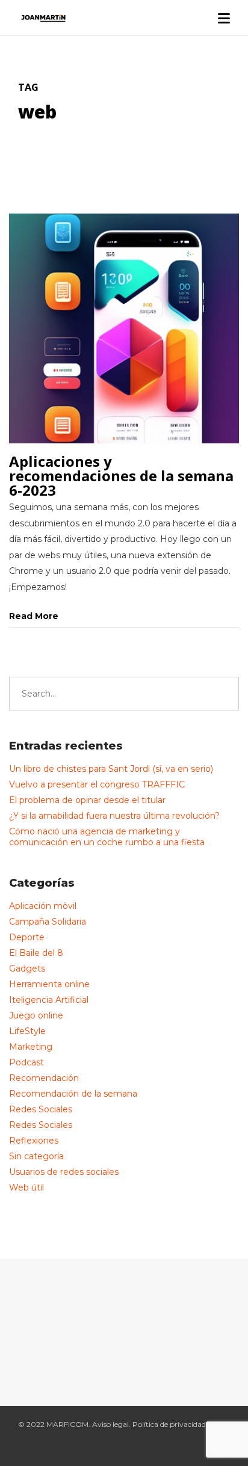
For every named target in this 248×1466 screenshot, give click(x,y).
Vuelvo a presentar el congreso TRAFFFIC (97, 784)
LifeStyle (27, 1031)
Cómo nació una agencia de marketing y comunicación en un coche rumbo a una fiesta (107, 837)
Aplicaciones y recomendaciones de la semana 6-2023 (121, 475)
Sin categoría (36, 1156)
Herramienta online (49, 984)
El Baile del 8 (36, 952)
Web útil (26, 1187)
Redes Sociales (40, 1109)
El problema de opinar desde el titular (87, 800)
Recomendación (44, 1078)
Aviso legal (110, 1424)
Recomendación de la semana (73, 1093)
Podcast (26, 1062)
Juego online (36, 1015)
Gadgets (27, 968)
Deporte (27, 937)
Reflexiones (33, 1140)
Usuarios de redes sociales (64, 1171)
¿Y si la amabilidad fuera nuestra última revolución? (114, 815)
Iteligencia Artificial (48, 999)
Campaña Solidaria (47, 921)
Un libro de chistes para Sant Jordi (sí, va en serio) (111, 768)
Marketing (30, 1046)
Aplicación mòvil (42, 906)
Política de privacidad (169, 1424)
